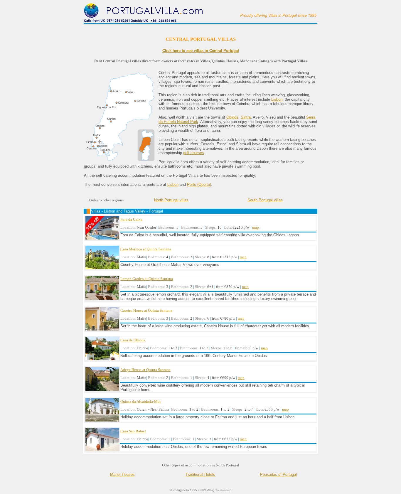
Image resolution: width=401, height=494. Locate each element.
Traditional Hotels (200, 474)
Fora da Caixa (131, 219)
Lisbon (276, 99)
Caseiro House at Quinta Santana (146, 310)
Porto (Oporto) (199, 184)
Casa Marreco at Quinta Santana (145, 249)
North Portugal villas (171, 200)
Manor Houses (122, 474)
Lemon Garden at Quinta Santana (146, 278)
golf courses (193, 153)
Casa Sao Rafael (133, 431)
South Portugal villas (265, 200)
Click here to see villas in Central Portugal (200, 50)
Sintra (246, 117)
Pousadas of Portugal (278, 474)
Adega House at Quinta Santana (145, 369)
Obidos (232, 117)
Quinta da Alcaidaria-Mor (140, 401)
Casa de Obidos (132, 340)
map (255, 227)
